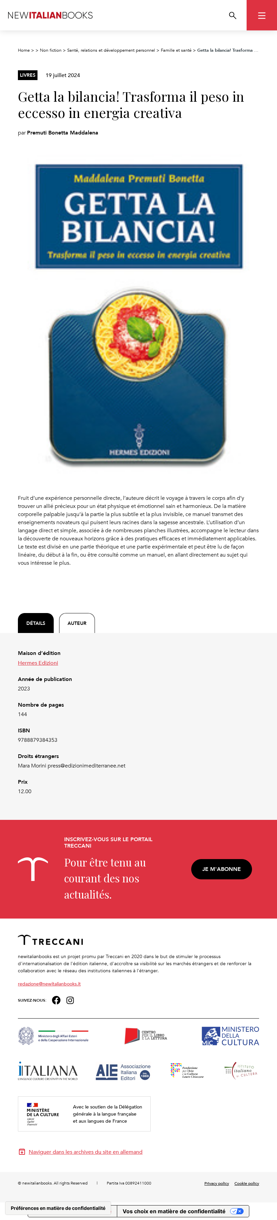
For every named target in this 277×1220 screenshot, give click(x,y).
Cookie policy (246, 1183)
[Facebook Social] (56, 999)
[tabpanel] (138, 722)
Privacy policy (216, 1183)
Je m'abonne (221, 869)
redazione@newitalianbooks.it (49, 983)
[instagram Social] (70, 999)
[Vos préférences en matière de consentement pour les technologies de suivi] (58, 1208)
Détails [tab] (35, 623)
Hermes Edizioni (38, 662)
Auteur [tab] (77, 623)
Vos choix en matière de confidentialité (174, 1211)
